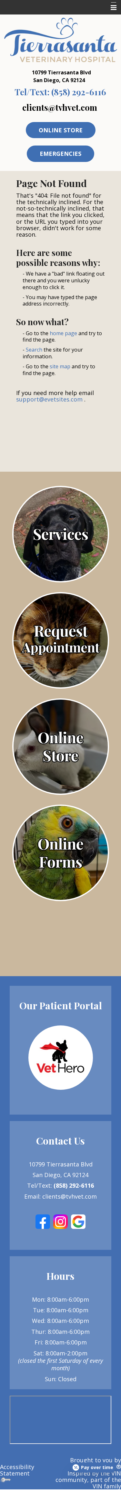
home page (63, 333)
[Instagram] (60, 1221)
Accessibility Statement (17, 1470)
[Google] (78, 1221)
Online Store (61, 130)
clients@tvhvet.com (59, 107)
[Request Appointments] (60, 640)
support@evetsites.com (49, 399)
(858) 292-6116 (60, 91)
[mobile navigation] (110, 7)
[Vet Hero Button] (60, 1057)
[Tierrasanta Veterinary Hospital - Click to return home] (60, 39)
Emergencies (60, 153)
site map (60, 366)
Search (34, 349)
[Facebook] (42, 1221)
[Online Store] (60, 746)
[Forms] (60, 853)
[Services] (60, 534)
